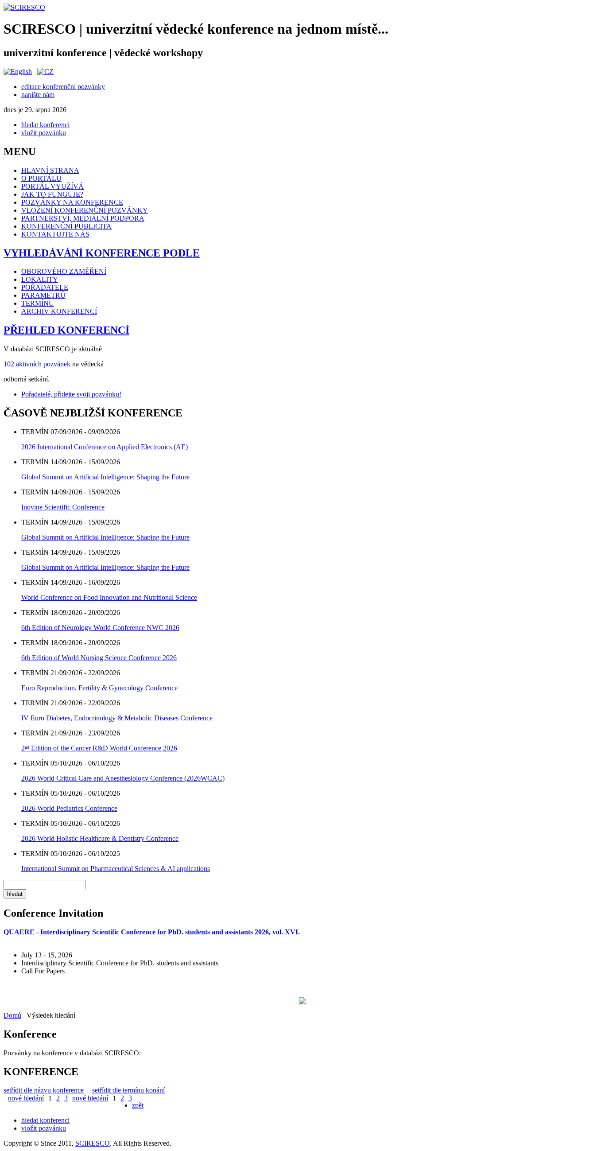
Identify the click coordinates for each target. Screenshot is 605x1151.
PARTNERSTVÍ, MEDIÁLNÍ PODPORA (82, 218)
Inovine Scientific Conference (63, 507)
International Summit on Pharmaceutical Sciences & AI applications (115, 868)
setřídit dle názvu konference (44, 1090)
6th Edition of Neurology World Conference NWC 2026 (100, 627)
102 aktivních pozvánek (37, 364)
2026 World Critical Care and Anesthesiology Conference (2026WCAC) (123, 778)
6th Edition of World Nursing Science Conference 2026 (99, 657)
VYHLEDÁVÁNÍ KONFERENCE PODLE (102, 253)
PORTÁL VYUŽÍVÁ (52, 186)
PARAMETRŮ (43, 295)
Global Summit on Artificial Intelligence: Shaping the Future (105, 477)
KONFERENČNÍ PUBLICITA (66, 226)
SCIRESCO (92, 1143)
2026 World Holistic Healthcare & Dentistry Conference (99, 838)
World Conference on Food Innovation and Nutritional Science (109, 597)
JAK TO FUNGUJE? (52, 194)
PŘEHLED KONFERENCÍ (66, 330)
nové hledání (26, 1098)
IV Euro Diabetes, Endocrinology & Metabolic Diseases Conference (117, 718)
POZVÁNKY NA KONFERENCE (72, 202)
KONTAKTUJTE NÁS (55, 234)
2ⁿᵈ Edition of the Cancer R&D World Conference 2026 (99, 748)
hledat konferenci (45, 124)
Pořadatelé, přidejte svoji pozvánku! (71, 394)
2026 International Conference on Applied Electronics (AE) (104, 447)
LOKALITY (39, 279)
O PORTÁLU (41, 178)
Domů (12, 1015)
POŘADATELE (44, 287)
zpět (137, 1105)
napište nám (37, 94)
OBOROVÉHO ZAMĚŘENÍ (63, 271)
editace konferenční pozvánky (63, 86)
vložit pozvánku (43, 132)
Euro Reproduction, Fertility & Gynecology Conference (99, 688)
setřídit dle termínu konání (128, 1090)
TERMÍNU (37, 303)
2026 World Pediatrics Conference (69, 808)
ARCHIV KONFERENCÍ (59, 311)
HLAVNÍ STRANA (50, 170)
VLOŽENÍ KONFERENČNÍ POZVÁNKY (84, 210)
